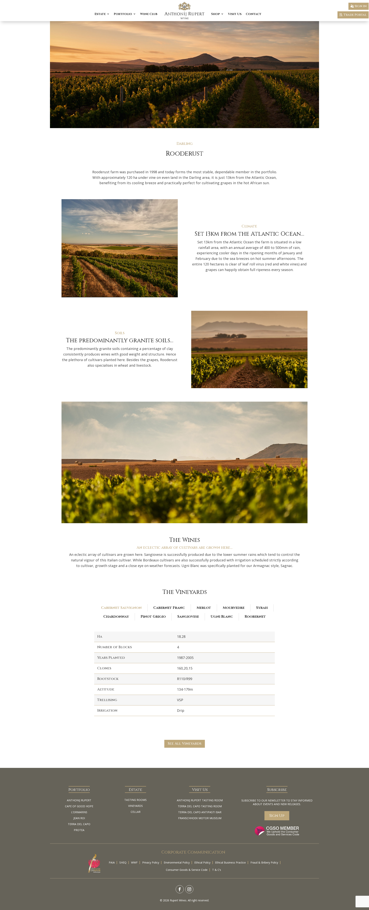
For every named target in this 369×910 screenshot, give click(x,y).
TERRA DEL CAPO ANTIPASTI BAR (199, 812)
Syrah (262, 607)
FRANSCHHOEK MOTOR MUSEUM (199, 818)
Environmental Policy (177, 862)
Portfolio (123, 14)
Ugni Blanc (222, 616)
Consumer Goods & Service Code (187, 870)
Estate (100, 14)
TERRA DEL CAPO (79, 824)
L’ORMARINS (79, 812)
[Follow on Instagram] (189, 889)
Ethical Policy (202, 862)
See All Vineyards (184, 743)
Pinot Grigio (153, 616)
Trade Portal (355, 15)
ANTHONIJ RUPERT (79, 800)
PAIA (112, 862)
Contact (253, 14)
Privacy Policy (150, 862)
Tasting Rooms (135, 800)
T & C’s (216, 870)
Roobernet (255, 616)
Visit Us (235, 14)
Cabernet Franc (169, 607)
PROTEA (79, 830)
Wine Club (148, 14)
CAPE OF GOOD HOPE (79, 806)
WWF (134, 862)
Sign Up (276, 815)
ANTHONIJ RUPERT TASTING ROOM (200, 800)
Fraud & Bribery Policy (264, 862)
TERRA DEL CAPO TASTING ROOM (200, 806)
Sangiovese (188, 616)
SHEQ (122, 862)
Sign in (361, 6)
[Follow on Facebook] (180, 889)
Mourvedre (233, 607)
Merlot (204, 607)
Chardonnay (116, 616)
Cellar (135, 812)
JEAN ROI (79, 818)
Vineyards (135, 806)
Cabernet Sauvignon (121, 607)
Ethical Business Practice (230, 862)
